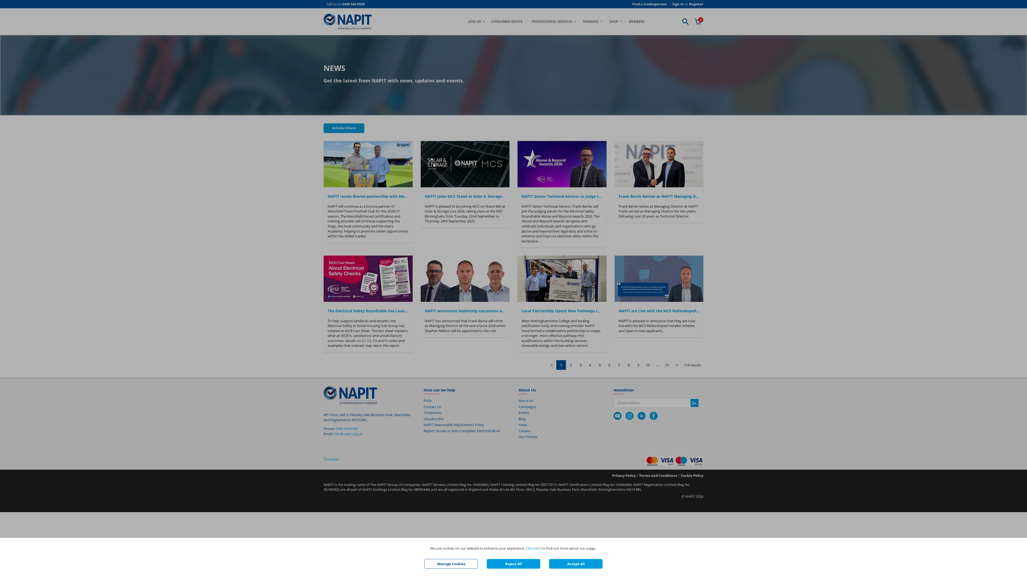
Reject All (513, 563)
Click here (533, 548)
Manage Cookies (451, 563)
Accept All (576, 563)
